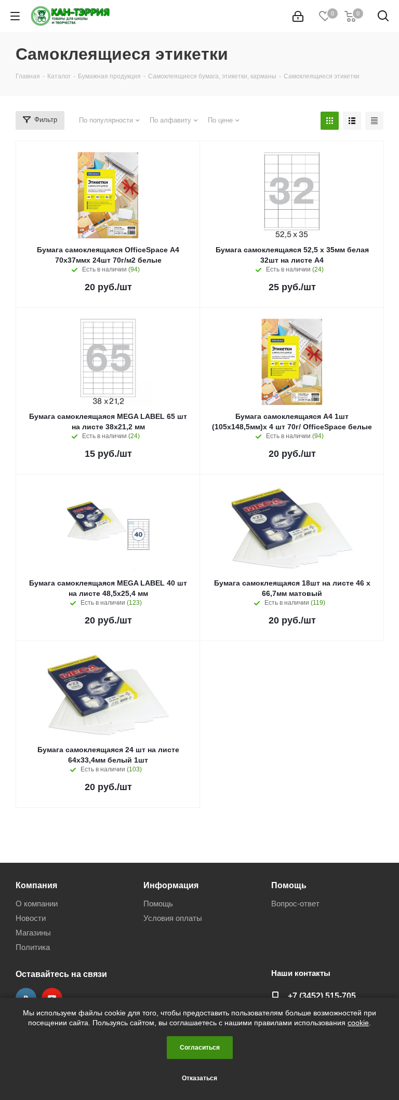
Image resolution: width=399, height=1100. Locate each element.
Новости (31, 918)
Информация (170, 885)
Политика (33, 947)
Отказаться (199, 1078)
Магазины (33, 932)
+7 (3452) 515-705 (322, 995)
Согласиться (200, 1047)
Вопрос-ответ (295, 903)
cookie (358, 1022)
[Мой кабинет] (297, 16)
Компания (36, 885)
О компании (37, 903)
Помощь (158, 903)
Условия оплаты (172, 918)
